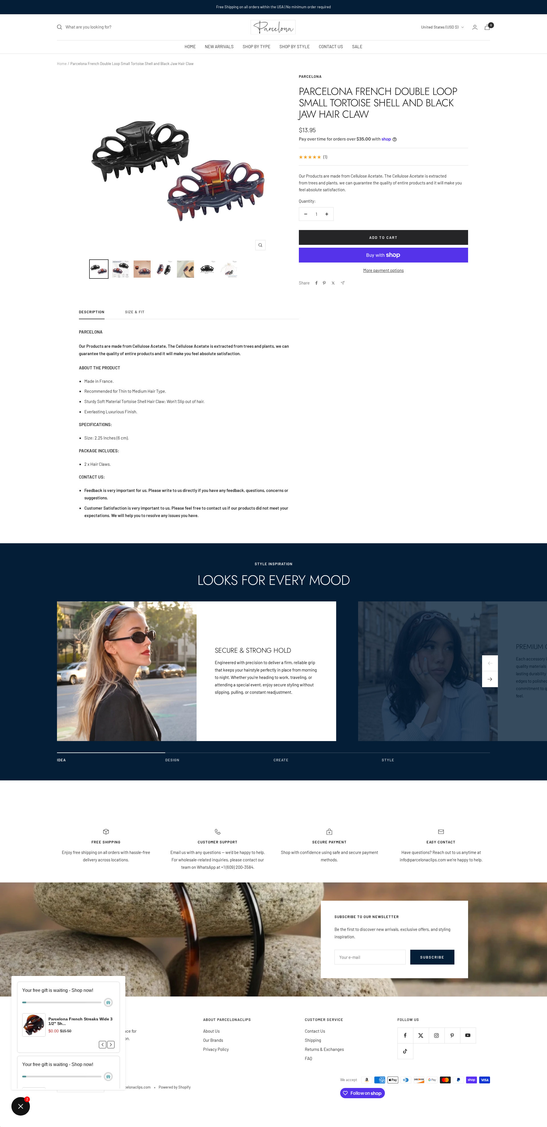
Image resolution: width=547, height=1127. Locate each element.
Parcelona (310, 76)
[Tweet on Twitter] (333, 283)
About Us (211, 1031)
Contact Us (315, 1031)
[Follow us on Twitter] (421, 1035)
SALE (357, 46)
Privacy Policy (216, 1049)
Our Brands (213, 1040)
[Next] (490, 679)
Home (62, 63)
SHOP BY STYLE (294, 46)
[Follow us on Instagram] (436, 1035)
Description (92, 312)
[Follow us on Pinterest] (452, 1035)
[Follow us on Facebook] (405, 1035)
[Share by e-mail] (342, 283)
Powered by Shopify (175, 1087)
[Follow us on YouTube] (468, 1035)
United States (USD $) (439, 27)
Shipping (313, 1040)
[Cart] (487, 27)
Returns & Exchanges (324, 1049)
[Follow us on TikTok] (405, 1051)
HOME (190, 46)
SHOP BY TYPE (256, 46)
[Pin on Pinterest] (324, 283)
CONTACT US (331, 46)
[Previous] (490, 663)
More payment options (383, 270)
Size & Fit (135, 312)
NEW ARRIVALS (219, 46)
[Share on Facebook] (316, 283)
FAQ (308, 1058)
